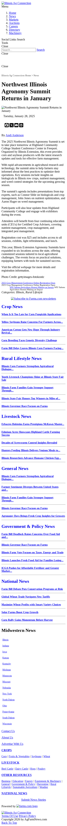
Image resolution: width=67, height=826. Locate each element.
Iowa (4, 651)
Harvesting (42, 784)
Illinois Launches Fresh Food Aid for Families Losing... (32, 560)
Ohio (4, 705)
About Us (7, 737)
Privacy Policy (27, 816)
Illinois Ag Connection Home (16, 75)
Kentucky (6, 663)
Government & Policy (23, 784)
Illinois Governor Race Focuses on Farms (24, 406)
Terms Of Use (9, 816)
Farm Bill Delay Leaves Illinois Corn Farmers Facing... (32, 348)
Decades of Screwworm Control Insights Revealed (29, 442)
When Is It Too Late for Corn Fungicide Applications (31, 314)
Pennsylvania (8, 711)
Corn (4, 756)
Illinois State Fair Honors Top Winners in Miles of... (30, 398)
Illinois (5, 639)
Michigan (6, 669)
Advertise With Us (12, 743)
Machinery (15, 33)
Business (5, 781)
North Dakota (8, 699)
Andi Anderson (15, 135)
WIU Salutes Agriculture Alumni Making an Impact (32, 287)
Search (41, 49)
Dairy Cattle (21, 768)
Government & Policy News (28, 526)
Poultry (41, 768)
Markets (13, 19)
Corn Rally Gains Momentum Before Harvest (27, 620)
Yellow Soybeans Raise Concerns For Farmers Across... (32, 322)
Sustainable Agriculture (25, 787)
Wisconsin (7, 723)
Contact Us (8, 731)
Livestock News (16, 416)
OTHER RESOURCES (16, 775)
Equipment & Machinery (48, 781)
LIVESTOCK (10, 762)
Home (12, 12)
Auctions (14, 23)
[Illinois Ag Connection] (16, 3)
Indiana (5, 645)
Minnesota (7, 675)
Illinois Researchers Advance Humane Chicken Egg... (31, 458)
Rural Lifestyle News (21, 358)
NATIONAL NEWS (14, 793)
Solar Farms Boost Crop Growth (19, 612)
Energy (29, 781)
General (5, 784)
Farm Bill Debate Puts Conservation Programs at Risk (32, 589)
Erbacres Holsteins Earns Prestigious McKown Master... (32, 424)
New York (7, 693)
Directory (14, 29)
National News (15, 581)
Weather (43, 787)
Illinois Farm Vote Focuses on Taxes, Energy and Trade (32, 552)
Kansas (5, 657)
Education (17, 781)
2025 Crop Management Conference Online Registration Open (28, 283)
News (12, 16)
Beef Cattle (7, 768)
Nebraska (6, 687)
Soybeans (36, 756)
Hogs (33, 768)
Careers (13, 26)
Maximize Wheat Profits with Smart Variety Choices (31, 604)
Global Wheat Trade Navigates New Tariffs (25, 596)
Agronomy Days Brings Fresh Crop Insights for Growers (33, 516)
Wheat (46, 756)
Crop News (12, 306)
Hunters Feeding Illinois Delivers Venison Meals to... (30, 450)
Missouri (6, 681)
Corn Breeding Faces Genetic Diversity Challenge (29, 340)
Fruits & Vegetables (19, 756)
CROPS (6, 750)
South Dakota (8, 717)
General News (14, 468)
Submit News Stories (33, 799)
